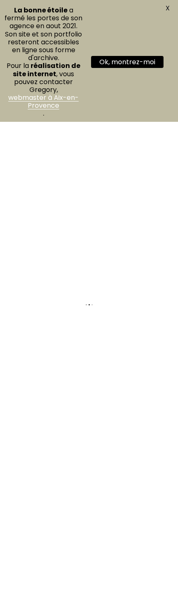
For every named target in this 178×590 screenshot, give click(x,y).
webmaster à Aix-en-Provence (43, 101)
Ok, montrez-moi (127, 62)
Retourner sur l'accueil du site (89, 341)
